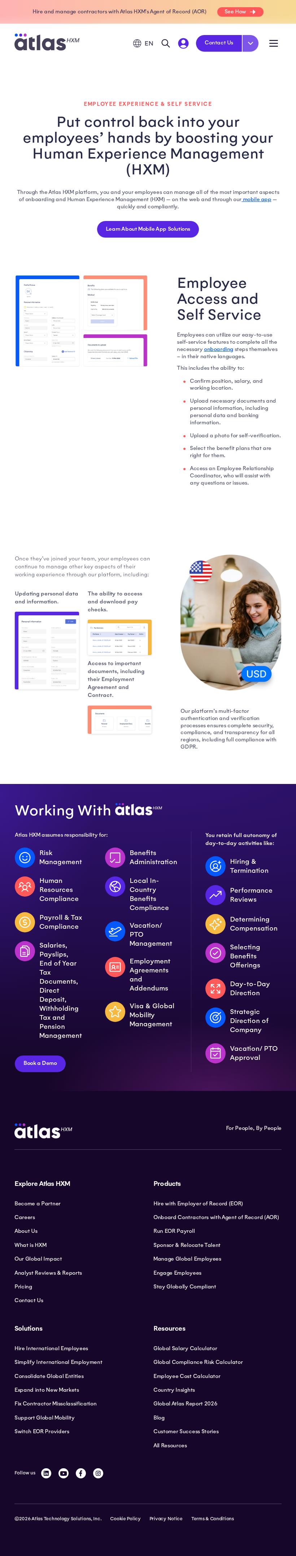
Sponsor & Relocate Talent (187, 1245)
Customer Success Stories (185, 1431)
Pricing (23, 1286)
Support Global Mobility (44, 1417)
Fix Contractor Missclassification (55, 1403)
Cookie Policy (125, 1519)
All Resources (170, 1445)
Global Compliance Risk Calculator (198, 1362)
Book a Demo (40, 1063)
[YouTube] (63, 1473)
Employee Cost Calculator (186, 1376)
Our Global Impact (38, 1259)
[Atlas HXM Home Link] (46, 43)
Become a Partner (37, 1203)
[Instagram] (98, 1473)
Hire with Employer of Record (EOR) (198, 1203)
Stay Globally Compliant (184, 1286)
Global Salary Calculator (185, 1348)
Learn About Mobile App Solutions (148, 229)
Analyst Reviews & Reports (48, 1273)
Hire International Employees (51, 1348)
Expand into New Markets (46, 1390)
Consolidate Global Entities (48, 1376)
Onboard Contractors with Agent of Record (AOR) (216, 1217)
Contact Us (219, 42)
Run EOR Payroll (174, 1231)
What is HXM (30, 1245)
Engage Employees (177, 1273)
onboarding (218, 349)
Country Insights (174, 1390)
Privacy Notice (166, 1519)
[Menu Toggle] (274, 43)
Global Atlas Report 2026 (185, 1403)
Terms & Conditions (212, 1519)
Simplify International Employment (58, 1362)
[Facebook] (81, 1473)
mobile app (256, 199)
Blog (159, 1417)
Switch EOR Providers (41, 1431)
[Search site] (166, 43)
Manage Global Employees (187, 1259)
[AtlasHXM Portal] (183, 43)
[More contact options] (250, 43)
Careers (24, 1217)
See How (235, 11)
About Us (25, 1231)
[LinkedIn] (46, 1473)
